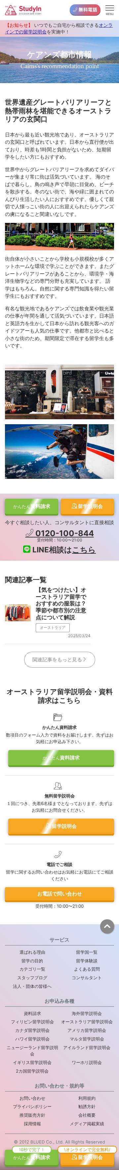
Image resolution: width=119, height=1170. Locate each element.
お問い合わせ (32, 1098)
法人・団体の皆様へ (32, 986)
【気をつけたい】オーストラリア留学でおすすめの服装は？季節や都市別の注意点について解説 (61, 603)
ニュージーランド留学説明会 (32, 1051)
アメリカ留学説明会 (86, 1030)
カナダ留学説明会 (32, 1030)
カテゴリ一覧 (32, 969)
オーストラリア (52, 627)
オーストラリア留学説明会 (87, 1021)
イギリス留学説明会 (32, 1062)
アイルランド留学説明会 (86, 1047)
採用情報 (32, 1123)
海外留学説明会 (87, 1013)
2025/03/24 (79, 635)
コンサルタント (87, 977)
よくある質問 (87, 969)
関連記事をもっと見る (57, 659)
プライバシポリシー (32, 1106)
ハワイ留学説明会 (32, 1039)
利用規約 (87, 1098)
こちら (84, 549)
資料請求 (31, 506)
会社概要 (87, 1115)
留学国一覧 (87, 952)
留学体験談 (87, 960)
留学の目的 (32, 960)
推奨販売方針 (32, 1115)
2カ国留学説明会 (32, 1071)
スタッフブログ (32, 977)
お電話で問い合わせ (59, 893)
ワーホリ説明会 (87, 1062)
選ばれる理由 (32, 952)
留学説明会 (90, 506)
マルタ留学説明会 (87, 1039)
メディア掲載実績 (87, 1123)
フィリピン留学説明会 (32, 1021)
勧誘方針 (87, 1106)
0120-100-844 (63, 533)
